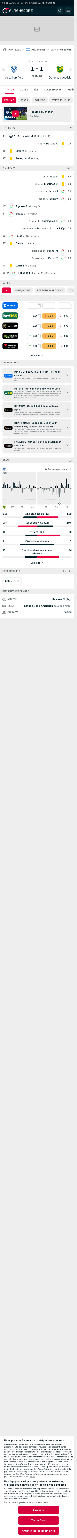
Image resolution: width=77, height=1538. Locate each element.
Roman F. (34, 221)
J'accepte (38, 1510)
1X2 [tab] (6, 290)
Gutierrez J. (28, 228)
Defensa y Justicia (60, 77)
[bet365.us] (10, 315)
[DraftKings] (10, 336)
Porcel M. (52, 250)
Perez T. (53, 258)
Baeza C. (21, 213)
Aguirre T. (22, 206)
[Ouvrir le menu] (68, 10)
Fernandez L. (39, 258)
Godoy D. (34, 206)
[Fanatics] (10, 346)
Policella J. (24, 273)
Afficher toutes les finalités (38, 1530)
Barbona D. (38, 250)
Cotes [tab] (24, 89)
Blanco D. (41, 191)
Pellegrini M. (42, 136)
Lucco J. (53, 191)
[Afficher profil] (14, 69)
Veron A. (33, 213)
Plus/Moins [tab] (22, 290)
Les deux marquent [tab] (50, 290)
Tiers (32, 1476)
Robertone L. (33, 236)
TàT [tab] (36, 89)
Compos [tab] (39, 100)
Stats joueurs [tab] (61, 100)
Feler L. (20, 236)
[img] (70, 460)
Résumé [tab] (9, 100)
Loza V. (54, 199)
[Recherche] (60, 10)
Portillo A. (42, 199)
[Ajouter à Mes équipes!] (3, 69)
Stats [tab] (24, 100)
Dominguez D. (49, 221)
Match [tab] (9, 89)
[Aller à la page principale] (20, 10)
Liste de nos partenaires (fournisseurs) (26, 1502)
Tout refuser (38, 1520)
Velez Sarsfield (14, 77)
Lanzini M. (38, 273)
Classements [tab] (53, 89)
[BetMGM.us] (10, 326)
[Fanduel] (10, 305)
